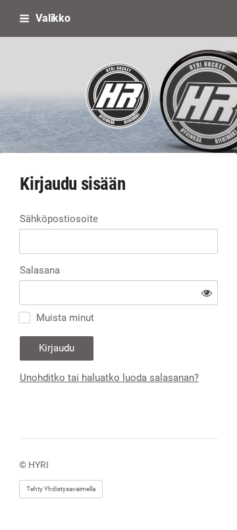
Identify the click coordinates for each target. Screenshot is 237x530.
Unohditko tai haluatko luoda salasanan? (109, 378)
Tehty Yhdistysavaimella (60, 488)
